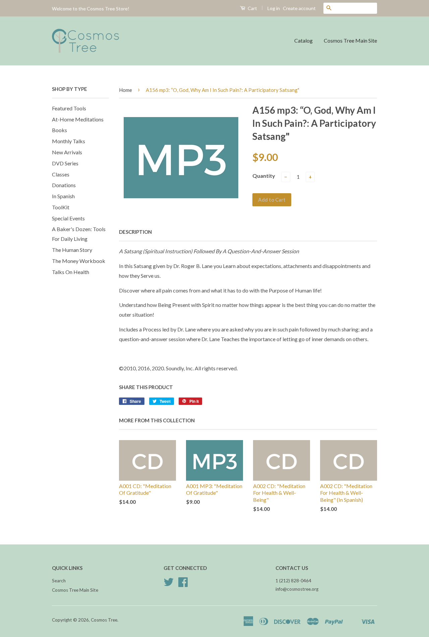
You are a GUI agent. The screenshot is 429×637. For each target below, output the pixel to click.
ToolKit (60, 207)
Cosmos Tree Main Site (350, 40)
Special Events (68, 218)
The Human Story (72, 250)
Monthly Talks (68, 141)
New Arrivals (67, 152)
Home (125, 90)
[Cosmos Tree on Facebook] (183, 584)
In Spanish (63, 196)
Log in (273, 8)
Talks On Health (70, 272)
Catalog (303, 40)
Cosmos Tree (104, 620)
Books (59, 130)
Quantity (263, 175)
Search (59, 580)
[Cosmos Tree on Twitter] (169, 584)
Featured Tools (69, 108)
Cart (252, 8)
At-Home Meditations (78, 119)
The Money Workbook (78, 261)
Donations (64, 185)
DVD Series (65, 163)
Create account (299, 8)
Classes (60, 174)
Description (135, 232)
